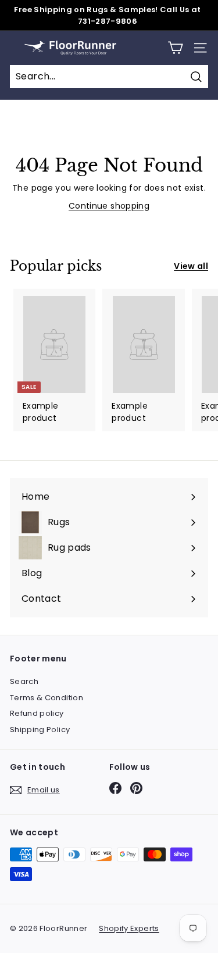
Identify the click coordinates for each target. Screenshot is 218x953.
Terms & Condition (46, 697)
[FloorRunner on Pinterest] (136, 788)
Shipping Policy (40, 729)
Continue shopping (109, 206)
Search (24, 681)
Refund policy (37, 713)
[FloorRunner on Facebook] (115, 788)
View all (191, 266)
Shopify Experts (129, 928)
